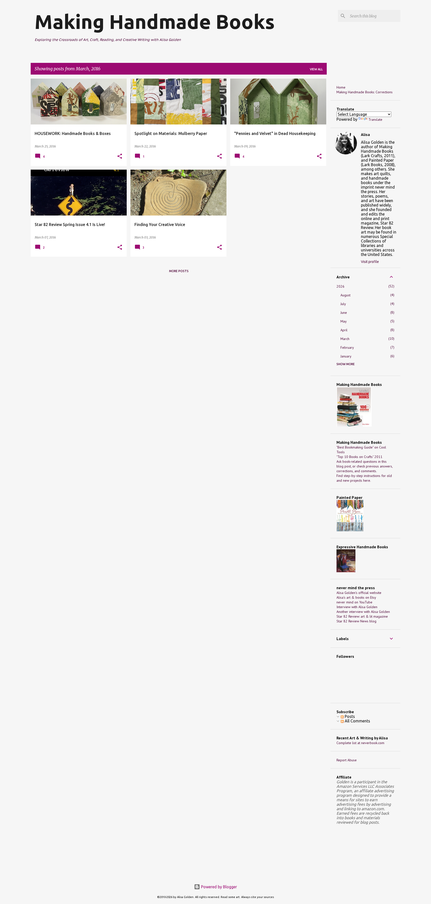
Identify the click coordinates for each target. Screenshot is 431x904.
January (345, 356)
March (344, 339)
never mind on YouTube (354, 602)
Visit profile (370, 262)
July (343, 304)
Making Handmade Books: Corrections (364, 92)
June (343, 312)
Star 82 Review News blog (356, 621)
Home (340, 87)
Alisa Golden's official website (358, 592)
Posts (349, 716)
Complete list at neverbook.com (360, 743)
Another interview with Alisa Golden (363, 611)
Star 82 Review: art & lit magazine (362, 616)
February (347, 347)
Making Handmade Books (155, 21)
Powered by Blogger (218, 887)
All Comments (357, 721)
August (345, 295)
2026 (340, 286)
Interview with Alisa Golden (356, 607)
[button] (120, 156)
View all (316, 69)
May (343, 321)
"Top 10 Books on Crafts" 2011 (359, 456)
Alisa (365, 134)
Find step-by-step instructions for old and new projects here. (364, 478)
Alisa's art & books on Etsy (356, 597)
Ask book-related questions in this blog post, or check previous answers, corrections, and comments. (364, 466)
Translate (375, 119)
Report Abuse (346, 760)
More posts (179, 271)
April (343, 330)
